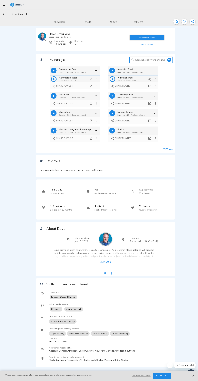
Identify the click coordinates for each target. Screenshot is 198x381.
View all (168, 149)
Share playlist (64, 86)
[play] (53, 79)
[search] (132, 60)
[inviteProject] (176, 22)
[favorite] (184, 22)
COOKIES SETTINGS (141, 375)
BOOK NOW (147, 44)
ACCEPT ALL (162, 375)
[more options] (97, 79)
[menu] (4, 5)
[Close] (193, 375)
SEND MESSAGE (147, 37)
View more (105, 262)
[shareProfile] (192, 22)
